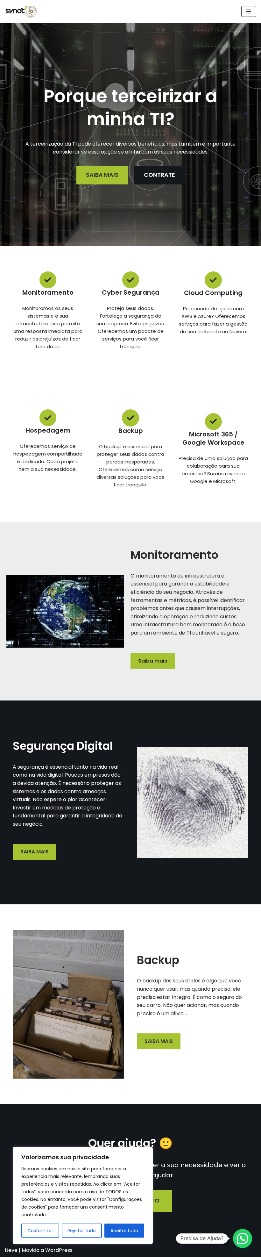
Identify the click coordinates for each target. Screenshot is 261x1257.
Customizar (40, 1230)
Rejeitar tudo (81, 1230)
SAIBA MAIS (34, 851)
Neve (11, 1250)
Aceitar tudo (124, 1230)
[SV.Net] (24, 11)
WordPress (59, 1250)
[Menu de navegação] (248, 11)
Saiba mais (152, 660)
